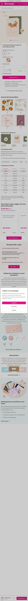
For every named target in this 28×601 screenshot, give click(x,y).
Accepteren (14, 302)
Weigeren (14, 310)
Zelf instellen (14, 306)
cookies (19, 293)
